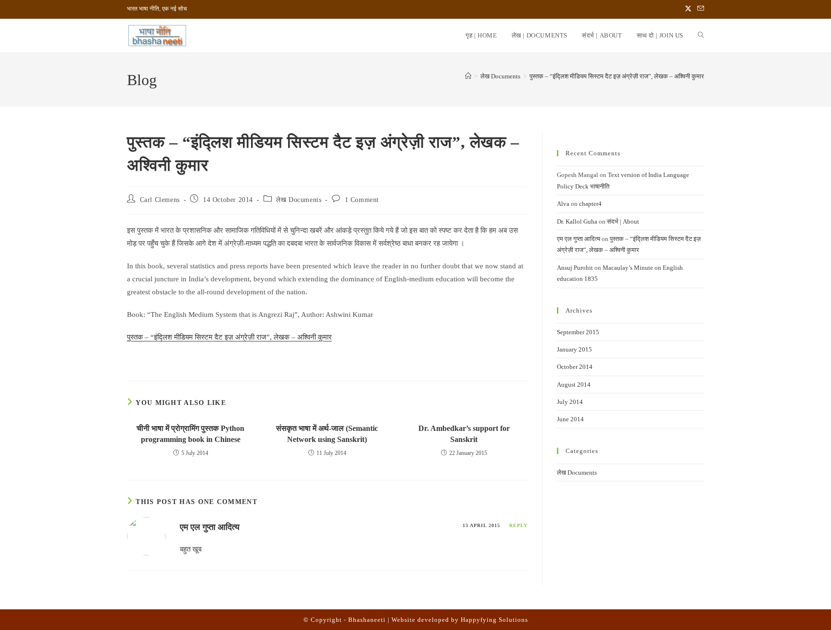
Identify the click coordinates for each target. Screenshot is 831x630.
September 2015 (578, 332)
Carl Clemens (160, 199)
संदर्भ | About (623, 221)
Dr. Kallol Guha (577, 221)
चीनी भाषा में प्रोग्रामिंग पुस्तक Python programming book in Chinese (190, 433)
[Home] (468, 76)
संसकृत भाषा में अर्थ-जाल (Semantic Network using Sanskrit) (327, 433)
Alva (563, 203)
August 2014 (574, 384)
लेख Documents (298, 199)
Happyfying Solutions (494, 619)
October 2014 (574, 366)
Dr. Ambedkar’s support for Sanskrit (464, 433)
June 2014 (570, 419)
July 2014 (570, 401)
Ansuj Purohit (575, 267)
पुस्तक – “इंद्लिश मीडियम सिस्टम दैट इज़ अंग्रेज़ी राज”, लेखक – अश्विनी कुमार (616, 76)
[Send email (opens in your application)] (699, 9)
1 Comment (362, 199)
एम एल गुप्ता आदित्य (209, 527)
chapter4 (590, 203)
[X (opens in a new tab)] (688, 9)
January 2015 (574, 349)
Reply (518, 525)
